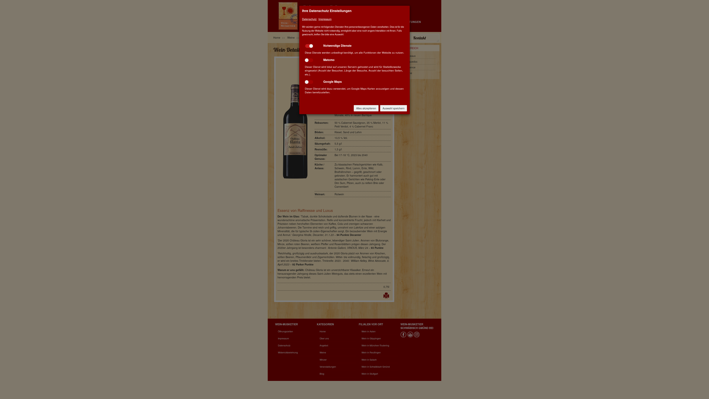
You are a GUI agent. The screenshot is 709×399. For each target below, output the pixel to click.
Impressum (325, 19)
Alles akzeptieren (366, 108)
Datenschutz (309, 19)
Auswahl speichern (394, 108)
